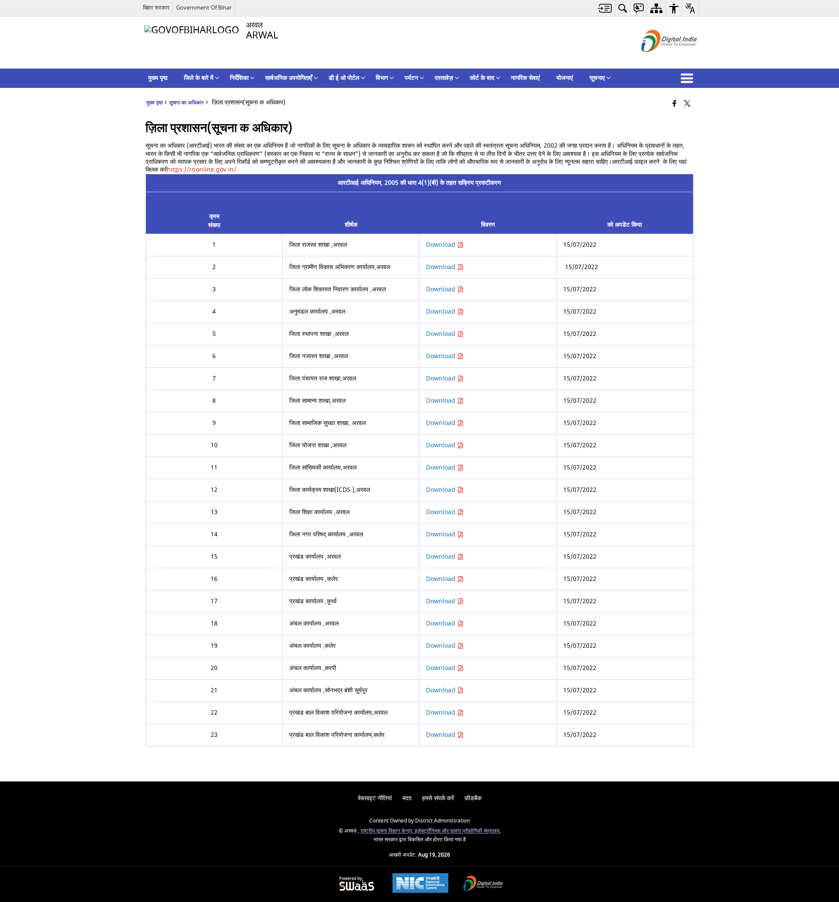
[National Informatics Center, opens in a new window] (420, 884)
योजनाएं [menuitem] (564, 78)
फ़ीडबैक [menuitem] (473, 798)
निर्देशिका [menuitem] (239, 78)
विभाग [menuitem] (382, 78)
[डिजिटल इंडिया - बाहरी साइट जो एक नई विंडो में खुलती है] (658, 59)
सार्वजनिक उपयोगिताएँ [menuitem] (288, 78)
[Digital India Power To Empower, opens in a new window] (483, 884)
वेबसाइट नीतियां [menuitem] (375, 798)
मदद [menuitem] (407, 798)
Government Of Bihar (204, 7)
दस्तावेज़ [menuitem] (444, 78)
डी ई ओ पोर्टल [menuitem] (344, 78)
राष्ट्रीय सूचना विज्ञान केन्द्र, (388, 831)
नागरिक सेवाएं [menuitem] (525, 78)
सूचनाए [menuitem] (597, 78)
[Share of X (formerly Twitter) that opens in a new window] (687, 104)
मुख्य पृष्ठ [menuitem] (157, 78)
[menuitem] (605, 8)
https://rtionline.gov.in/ (201, 169)
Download (441, 244)
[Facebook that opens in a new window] (674, 104)
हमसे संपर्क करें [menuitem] (438, 798)
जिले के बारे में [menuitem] (198, 78)
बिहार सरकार (156, 7)
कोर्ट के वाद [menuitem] (482, 78)
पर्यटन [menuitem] (411, 78)
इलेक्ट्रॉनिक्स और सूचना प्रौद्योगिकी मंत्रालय (457, 831)
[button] (688, 78)
